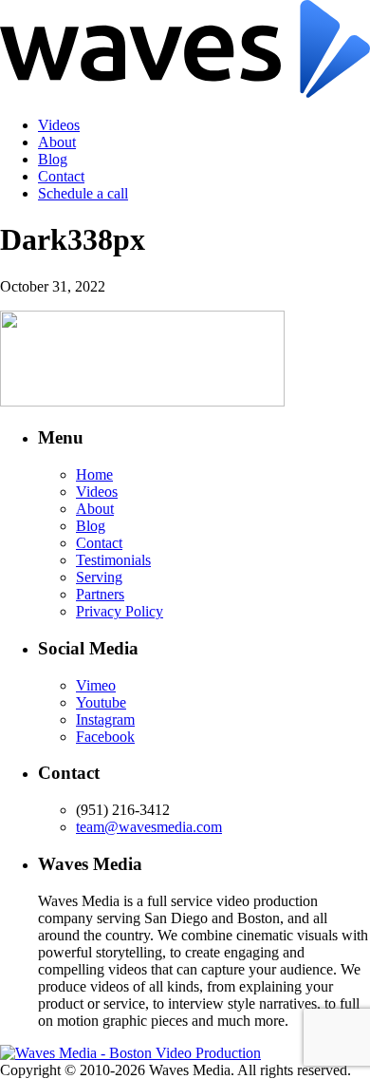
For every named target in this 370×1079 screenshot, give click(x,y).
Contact (61, 176)
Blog (52, 159)
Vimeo (96, 685)
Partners (100, 594)
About (57, 142)
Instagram (105, 719)
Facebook (105, 737)
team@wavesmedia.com (149, 827)
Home (94, 474)
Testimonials (113, 560)
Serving (99, 577)
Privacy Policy (119, 611)
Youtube (101, 702)
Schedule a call (83, 193)
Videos (59, 125)
